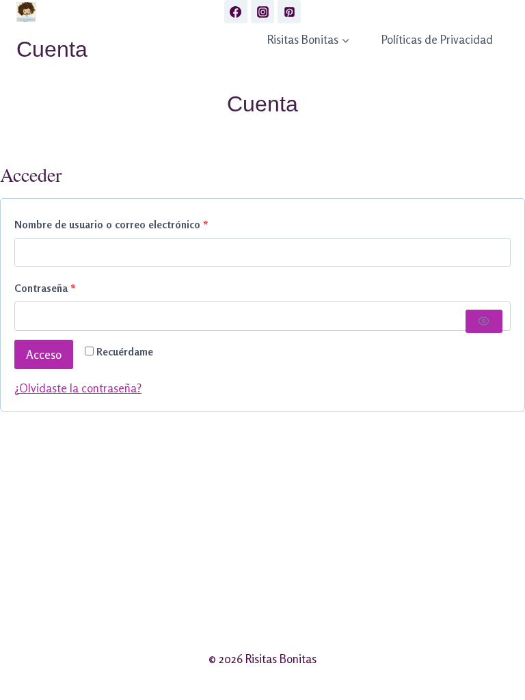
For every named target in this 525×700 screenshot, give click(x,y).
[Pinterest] (289, 11)
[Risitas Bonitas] (26, 12)
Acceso (44, 354)
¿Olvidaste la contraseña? (78, 388)
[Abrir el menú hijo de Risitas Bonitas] (309, 39)
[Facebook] (235, 11)
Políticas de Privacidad (437, 39)
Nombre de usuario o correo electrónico (138, 224)
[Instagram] (262, 11)
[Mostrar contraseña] (484, 321)
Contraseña (72, 288)
